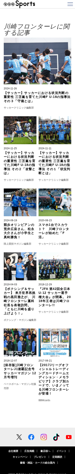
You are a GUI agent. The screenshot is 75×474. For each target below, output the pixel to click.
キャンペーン (20, 457)
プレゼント (40, 457)
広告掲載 (29, 451)
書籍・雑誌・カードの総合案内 (37, 462)
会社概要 (13, 451)
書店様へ (45, 451)
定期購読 (57, 457)
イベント (61, 451)
